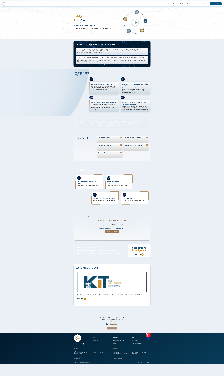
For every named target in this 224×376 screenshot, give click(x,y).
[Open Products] (177, 3)
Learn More (138, 254)
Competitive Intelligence (98, 250)
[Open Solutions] (184, 3)
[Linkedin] (83, 344)
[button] (144, 303)
